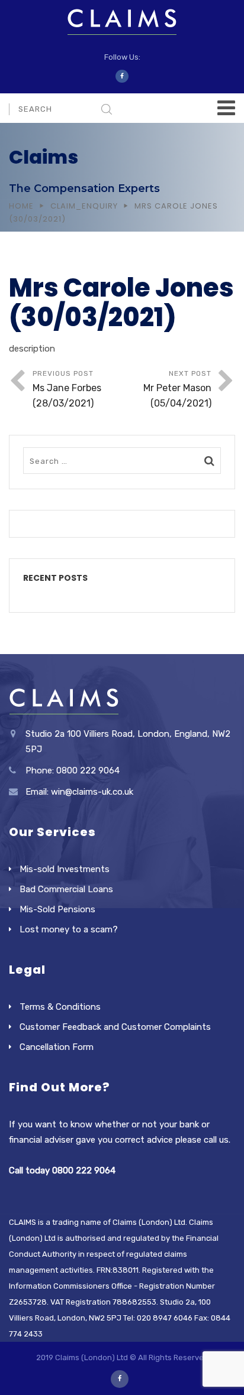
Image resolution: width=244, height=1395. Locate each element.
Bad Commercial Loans (66, 889)
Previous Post (67, 389)
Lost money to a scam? (69, 929)
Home (21, 206)
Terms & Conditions (60, 1006)
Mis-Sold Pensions (57, 909)
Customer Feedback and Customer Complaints (115, 1027)
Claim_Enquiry (84, 206)
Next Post (177, 389)
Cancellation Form (57, 1047)
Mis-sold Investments (65, 869)
